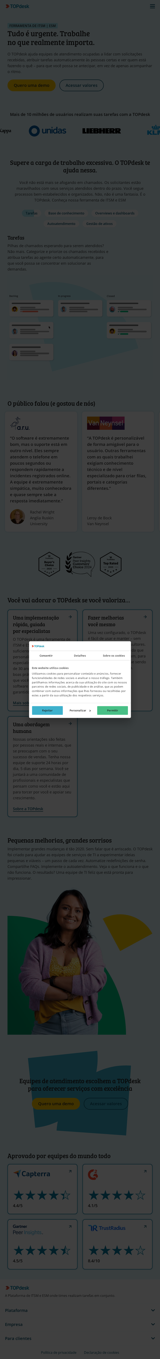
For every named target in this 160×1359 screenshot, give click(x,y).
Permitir (112, 710)
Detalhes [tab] (80, 655)
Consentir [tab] (46, 655)
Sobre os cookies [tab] (114, 655)
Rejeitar (47, 710)
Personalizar (78, 710)
